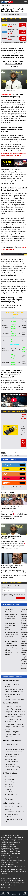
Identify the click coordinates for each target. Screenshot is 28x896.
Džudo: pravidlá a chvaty (12, 767)
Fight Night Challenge (11, 769)
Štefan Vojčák (9, 799)
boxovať (18, 170)
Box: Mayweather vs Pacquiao (14, 749)
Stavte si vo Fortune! (7, 249)
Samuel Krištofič (10, 787)
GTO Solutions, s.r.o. (7, 887)
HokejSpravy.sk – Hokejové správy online (10, 625)
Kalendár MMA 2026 (11, 722)
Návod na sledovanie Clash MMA (15, 699)
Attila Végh (8, 784)
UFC (6, 200)
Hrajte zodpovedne (7, 840)
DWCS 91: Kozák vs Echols (13, 719)
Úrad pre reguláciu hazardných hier (14, 869)
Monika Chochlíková (11, 794)
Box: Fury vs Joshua (11, 747)
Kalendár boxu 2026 (11, 759)
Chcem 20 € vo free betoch (23, 443)
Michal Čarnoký (18, 14)
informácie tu (3, 453)
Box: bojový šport (10, 764)
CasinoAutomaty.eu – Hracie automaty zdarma (11, 648)
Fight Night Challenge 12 (12, 744)
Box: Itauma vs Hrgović (12, 754)
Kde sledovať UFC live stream (14, 689)
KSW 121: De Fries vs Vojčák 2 (14, 717)
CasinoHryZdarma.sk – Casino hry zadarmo (11, 637)
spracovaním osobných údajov (17, 594)
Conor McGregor (10, 782)
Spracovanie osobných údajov (12, 883)
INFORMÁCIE (7, 61)
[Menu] (25, 2)
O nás (3, 878)
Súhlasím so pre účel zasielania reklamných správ (14, 595)
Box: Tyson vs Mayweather (13, 752)
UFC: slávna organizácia (12, 734)
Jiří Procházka (9, 779)
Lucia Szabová (9, 797)
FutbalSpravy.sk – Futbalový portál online (10, 619)
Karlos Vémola (9, 777)
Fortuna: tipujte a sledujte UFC (14, 812)
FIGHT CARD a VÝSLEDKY (13, 64)
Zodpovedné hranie (7, 871)
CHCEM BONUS (23, 25)
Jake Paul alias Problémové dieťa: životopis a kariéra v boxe (12, 507)
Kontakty (9, 878)
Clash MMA (8, 737)
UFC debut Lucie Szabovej (13, 707)
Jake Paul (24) (5, 218)
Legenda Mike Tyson (11, 762)
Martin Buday (9, 792)
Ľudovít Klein (9, 789)
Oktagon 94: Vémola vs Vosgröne (15, 714)
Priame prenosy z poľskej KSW (14, 692)
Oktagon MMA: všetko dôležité (14, 724)
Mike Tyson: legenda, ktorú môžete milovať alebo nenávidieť (12, 566)
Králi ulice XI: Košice (11, 757)
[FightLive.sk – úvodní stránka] (7, 2)
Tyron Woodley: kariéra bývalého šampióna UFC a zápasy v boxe (11, 537)
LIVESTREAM (14, 66)
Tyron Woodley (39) (7, 193)
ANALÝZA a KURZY (18, 61)
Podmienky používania (16, 880)
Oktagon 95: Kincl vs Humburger (15, 712)
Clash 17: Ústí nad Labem (13, 709)
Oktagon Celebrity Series (12, 732)
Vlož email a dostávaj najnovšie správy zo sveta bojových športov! (13, 586)
